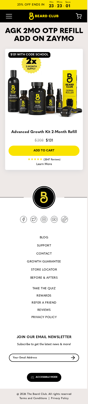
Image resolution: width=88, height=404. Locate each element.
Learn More (44, 164)
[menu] (9, 16)
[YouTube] (54, 219)
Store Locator (44, 269)
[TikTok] (64, 219)
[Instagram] (44, 219)
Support (44, 245)
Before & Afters (44, 277)
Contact (44, 253)
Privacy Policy (44, 317)
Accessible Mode (46, 377)
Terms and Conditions (33, 398)
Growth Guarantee (44, 261)
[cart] (78, 16)
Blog (44, 237)
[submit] (73, 358)
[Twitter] (33, 219)
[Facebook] (23, 219)
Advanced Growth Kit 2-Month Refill (44, 132)
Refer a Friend (44, 302)
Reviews (44, 310)
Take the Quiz (44, 288)
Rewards (44, 295)
